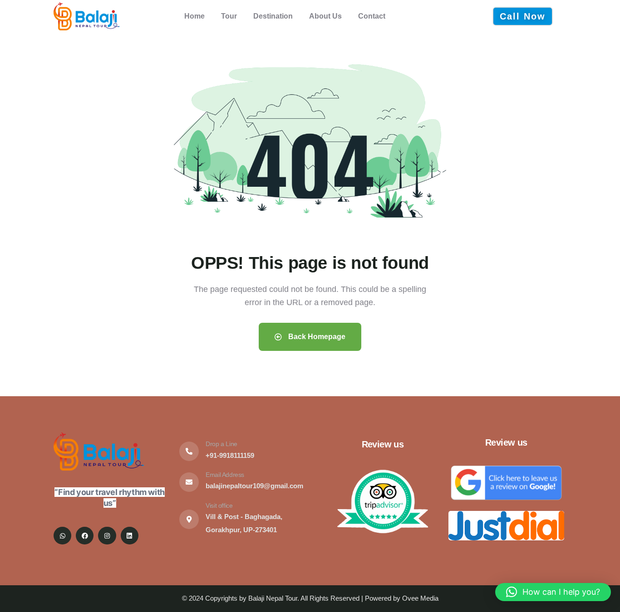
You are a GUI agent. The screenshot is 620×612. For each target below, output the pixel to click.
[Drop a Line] (189, 451)
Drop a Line (221, 443)
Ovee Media (420, 598)
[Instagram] (107, 535)
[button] (553, 592)
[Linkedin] (129, 535)
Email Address (225, 474)
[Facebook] (84, 535)
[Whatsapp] (62, 535)
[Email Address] (189, 482)
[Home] (87, 16)
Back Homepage (315, 336)
